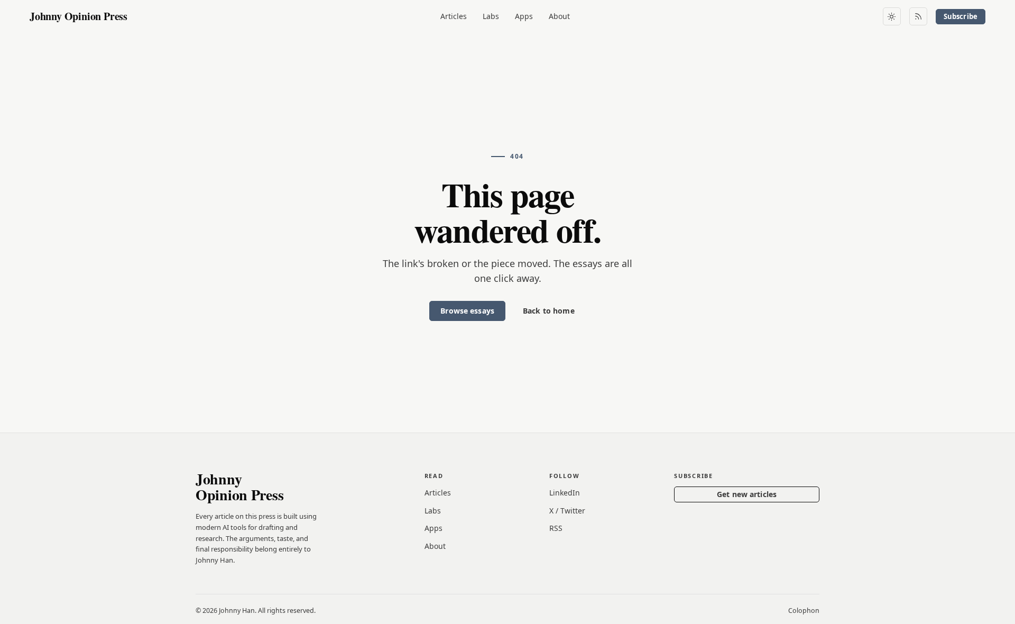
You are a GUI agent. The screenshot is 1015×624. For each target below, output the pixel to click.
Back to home (549, 311)
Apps (524, 16)
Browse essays (467, 311)
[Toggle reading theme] (892, 16)
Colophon (803, 610)
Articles (453, 16)
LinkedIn (564, 493)
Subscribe (960, 16)
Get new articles (747, 494)
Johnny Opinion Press (78, 16)
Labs (491, 16)
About (559, 16)
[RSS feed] (918, 16)
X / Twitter (567, 511)
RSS (555, 528)
